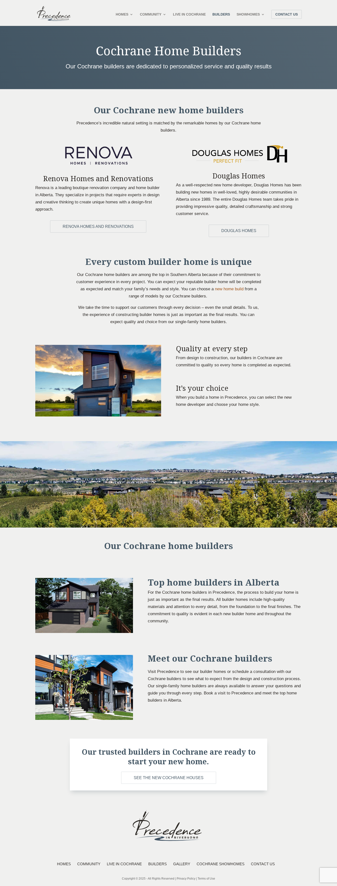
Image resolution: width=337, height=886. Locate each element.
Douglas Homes (238, 231)
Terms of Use (206, 878)
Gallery (181, 864)
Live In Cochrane (189, 14)
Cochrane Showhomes (220, 864)
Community (150, 14)
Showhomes (248, 14)
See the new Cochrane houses (169, 778)
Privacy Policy (186, 878)
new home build (229, 289)
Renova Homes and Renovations (98, 226)
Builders (221, 14)
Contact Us (286, 14)
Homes (122, 14)
